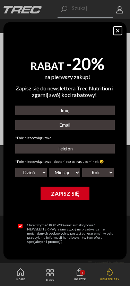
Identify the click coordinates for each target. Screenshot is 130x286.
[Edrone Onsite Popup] (65, 143)
